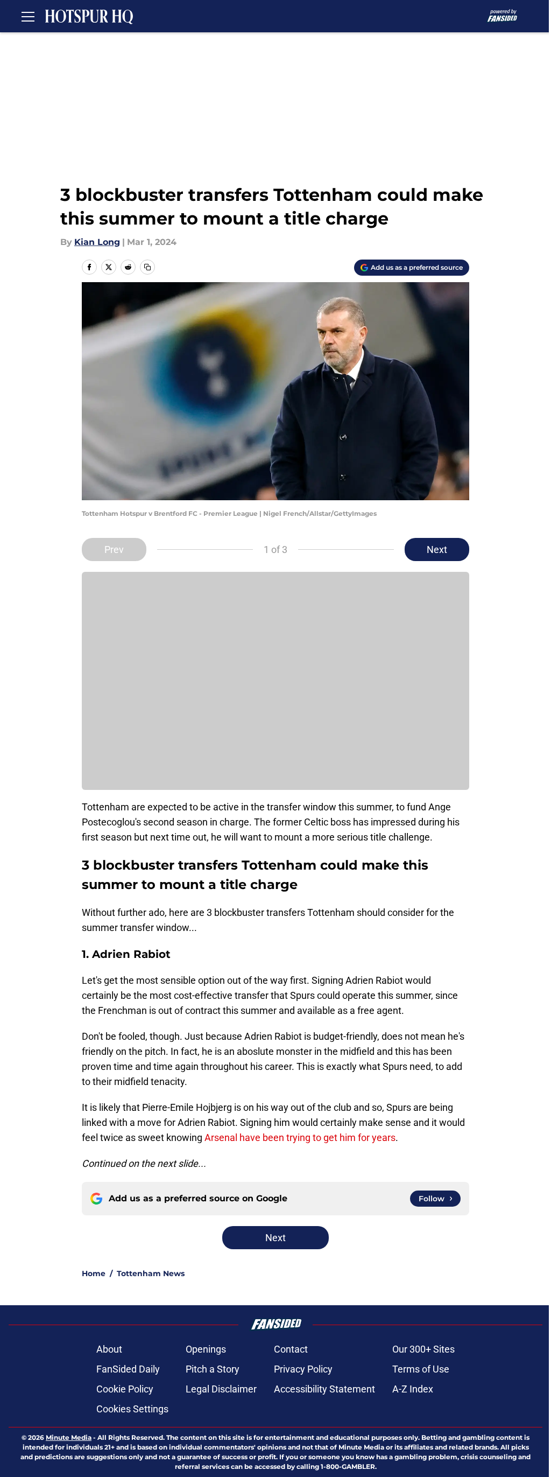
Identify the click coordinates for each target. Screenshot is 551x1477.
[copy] (147, 267)
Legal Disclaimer (221, 1389)
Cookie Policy (124, 1389)
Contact (291, 1349)
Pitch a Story (212, 1369)
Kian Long (97, 242)
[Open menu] (28, 16)
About (109, 1349)
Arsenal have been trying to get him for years (299, 1137)
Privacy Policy (303, 1369)
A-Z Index (412, 1389)
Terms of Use (420, 1369)
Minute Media (68, 1437)
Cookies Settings (132, 1409)
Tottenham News (151, 1273)
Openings (206, 1349)
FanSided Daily (128, 1369)
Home (93, 1273)
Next (437, 549)
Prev (114, 549)
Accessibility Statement (324, 1389)
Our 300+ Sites (423, 1349)
